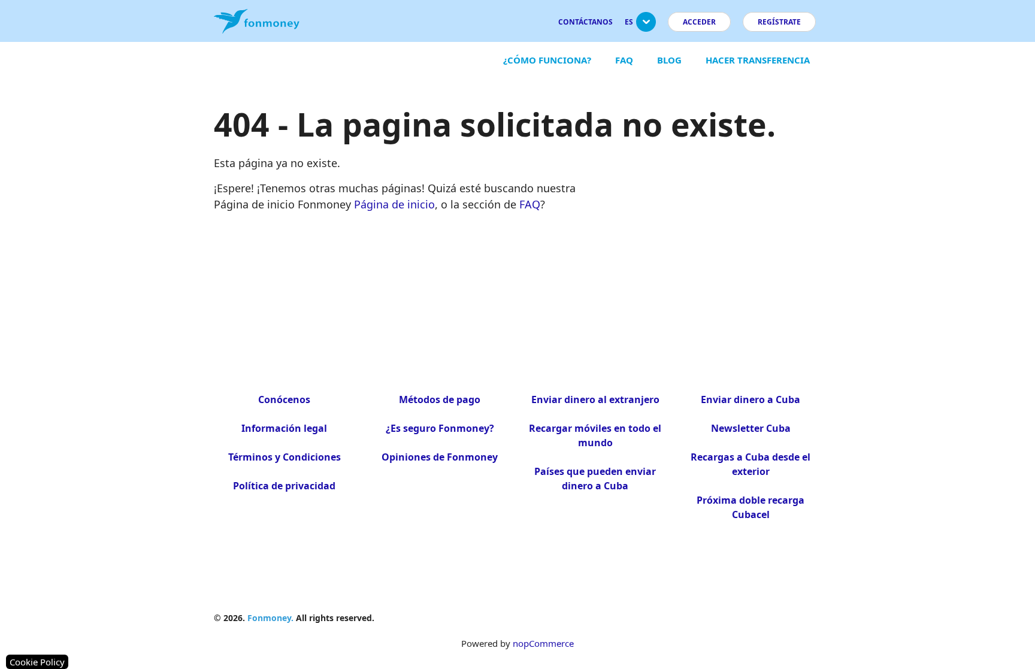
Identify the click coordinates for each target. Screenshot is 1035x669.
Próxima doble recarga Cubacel (750, 507)
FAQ (624, 60)
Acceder (699, 22)
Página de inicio (394, 204)
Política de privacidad (284, 485)
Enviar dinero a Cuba (750, 399)
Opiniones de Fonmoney (440, 457)
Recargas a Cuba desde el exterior (750, 464)
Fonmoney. (270, 617)
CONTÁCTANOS (585, 22)
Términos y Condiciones (284, 457)
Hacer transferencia (758, 60)
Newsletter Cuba (751, 428)
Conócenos (284, 399)
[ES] (646, 27)
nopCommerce (543, 643)
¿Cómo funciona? (547, 60)
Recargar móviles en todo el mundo (595, 435)
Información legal (284, 428)
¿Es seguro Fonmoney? (440, 428)
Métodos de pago (439, 399)
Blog (669, 60)
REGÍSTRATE (779, 22)
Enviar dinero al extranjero (595, 399)
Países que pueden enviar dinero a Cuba (595, 478)
